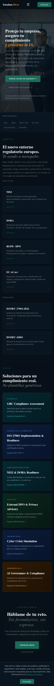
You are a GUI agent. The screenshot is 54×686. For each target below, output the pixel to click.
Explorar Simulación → (15, 554)
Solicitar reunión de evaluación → (23, 79)
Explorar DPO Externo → (16, 522)
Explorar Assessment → (16, 416)
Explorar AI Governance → (17, 586)
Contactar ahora (27, 645)
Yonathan (11, 4)
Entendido (27, 682)
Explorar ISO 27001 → (15, 453)
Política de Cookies (34, 674)
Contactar (44, 5)
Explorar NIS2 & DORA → (16, 485)
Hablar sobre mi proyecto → (20, 87)
